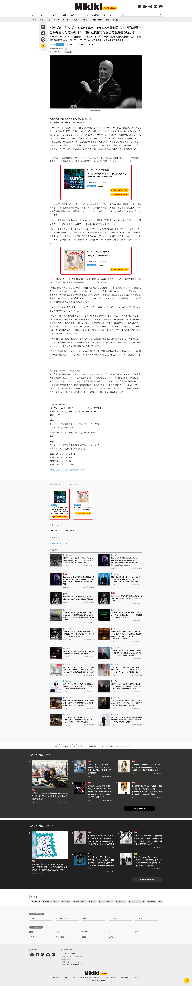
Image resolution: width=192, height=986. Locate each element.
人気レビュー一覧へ (147, 879)
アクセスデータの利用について (72, 965)
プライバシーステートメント (71, 962)
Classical (100, 186)
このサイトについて (68, 953)
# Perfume (36, 901)
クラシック (85, 19)
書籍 (107, 19)
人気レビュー (107, 15)
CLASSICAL (91, 186)
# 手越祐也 (151, 901)
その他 (115, 19)
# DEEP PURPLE (80, 901)
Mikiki (51, 744)
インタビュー (54, 15)
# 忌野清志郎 (120, 901)
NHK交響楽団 (70, 531)
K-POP (56, 19)
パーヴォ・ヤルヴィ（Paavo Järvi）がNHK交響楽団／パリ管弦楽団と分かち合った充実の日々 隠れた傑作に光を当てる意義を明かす (92, 746)
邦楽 (41, 19)
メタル (65, 19)
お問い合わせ (66, 959)
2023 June (90, 44)
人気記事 (95, 15)
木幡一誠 (63, 49)
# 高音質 (68, 52)
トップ (33, 15)
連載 (65, 15)
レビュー (73, 15)
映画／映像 (97, 19)
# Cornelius (66, 901)
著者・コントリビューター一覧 (72, 956)
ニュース (84, 15)
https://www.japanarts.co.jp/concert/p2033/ (67, 470)
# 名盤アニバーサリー (51, 901)
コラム (42, 15)
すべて (33, 19)
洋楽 (48, 19)
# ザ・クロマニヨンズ (136, 901)
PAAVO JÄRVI (56, 531)
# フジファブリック (106, 901)
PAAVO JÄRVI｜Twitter (60, 543)
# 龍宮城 (92, 901)
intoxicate (82, 44)
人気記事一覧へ (139, 808)
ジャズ (74, 19)
